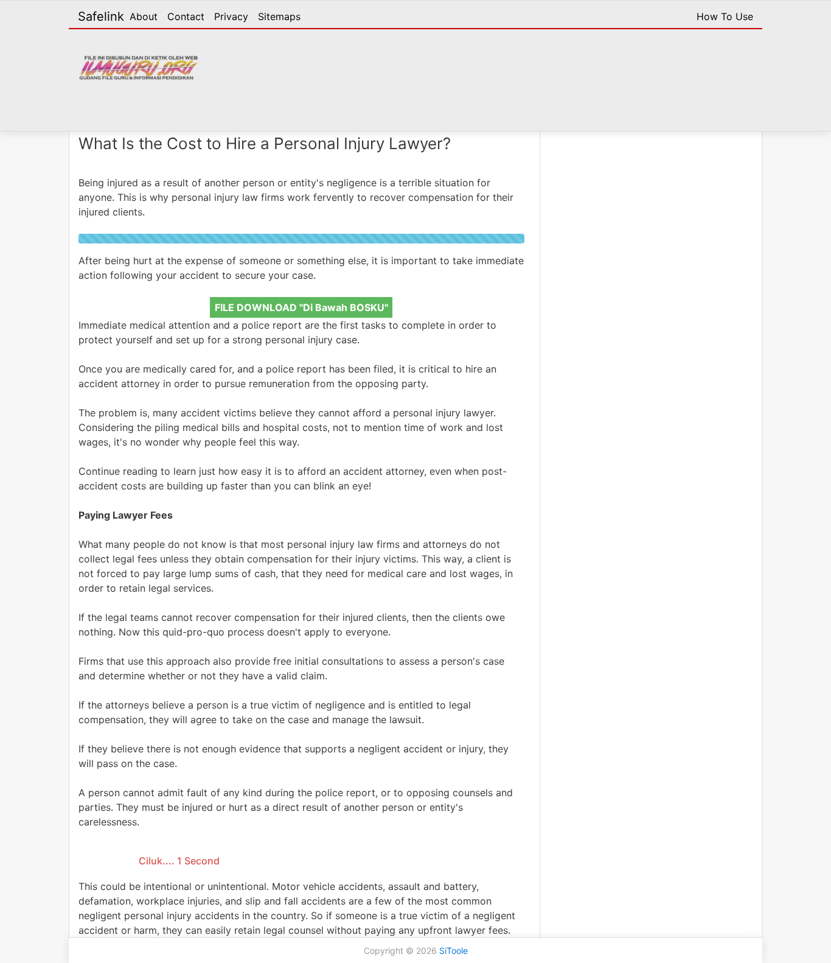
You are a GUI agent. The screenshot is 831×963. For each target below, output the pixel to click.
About (144, 16)
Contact (185, 16)
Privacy (231, 16)
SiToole (453, 950)
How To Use (725, 16)
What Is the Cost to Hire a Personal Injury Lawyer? (264, 143)
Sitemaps (279, 16)
